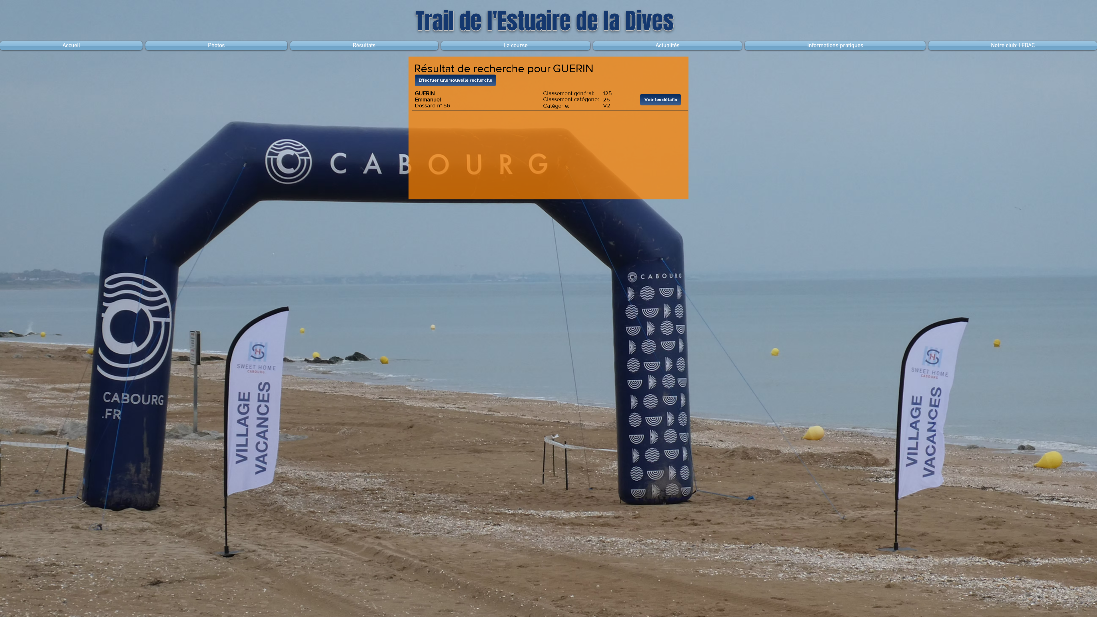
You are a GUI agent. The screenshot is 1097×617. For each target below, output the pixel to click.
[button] (364, 45)
